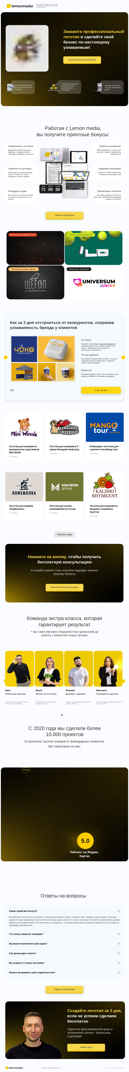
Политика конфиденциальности (51, 1067)
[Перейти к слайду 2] (60, 407)
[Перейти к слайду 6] (70, 407)
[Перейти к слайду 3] (63, 407)
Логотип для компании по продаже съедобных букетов (104, 509)
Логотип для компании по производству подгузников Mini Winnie (24, 449)
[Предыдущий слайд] (6, 357)
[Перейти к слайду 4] (65, 407)
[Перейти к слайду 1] (58, 407)
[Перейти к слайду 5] (68, 407)
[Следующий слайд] (123, 357)
